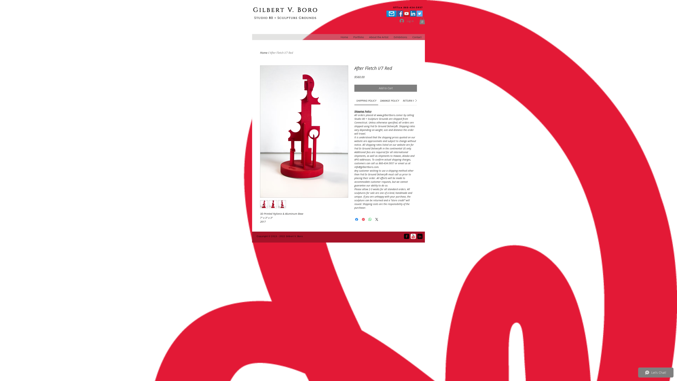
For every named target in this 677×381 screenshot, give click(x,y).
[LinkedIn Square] (420, 236)
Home (263, 53)
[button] (422, 20)
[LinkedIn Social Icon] (413, 14)
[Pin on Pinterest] (363, 219)
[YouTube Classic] (413, 236)
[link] (366, 100)
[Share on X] (377, 219)
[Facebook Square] (406, 236)
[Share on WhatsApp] (370, 219)
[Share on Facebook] (357, 219)
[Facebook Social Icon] (400, 14)
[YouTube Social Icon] (407, 14)
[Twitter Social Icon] (420, 14)
